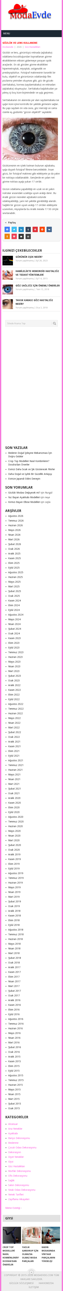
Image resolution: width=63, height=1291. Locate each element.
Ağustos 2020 (15, 816)
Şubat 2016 (14, 1047)
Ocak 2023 (14, 680)
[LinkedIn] (21, 229)
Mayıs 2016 (14, 1033)
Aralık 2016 (14, 1000)
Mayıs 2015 (14, 1089)
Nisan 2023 (14, 666)
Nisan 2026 (14, 534)
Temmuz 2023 (16, 652)
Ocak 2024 (14, 633)
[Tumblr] (28, 229)
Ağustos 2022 (15, 704)
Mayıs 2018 (14, 943)
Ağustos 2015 (15, 1075)
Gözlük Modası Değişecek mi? (24, 492)
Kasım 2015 (14, 1061)
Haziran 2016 (15, 1028)
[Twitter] (14, 229)
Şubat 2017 (14, 990)
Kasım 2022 (14, 690)
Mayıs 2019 (14, 887)
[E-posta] (21, 236)
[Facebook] (7, 229)
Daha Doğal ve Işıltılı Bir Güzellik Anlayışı (30, 474)
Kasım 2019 (14, 859)
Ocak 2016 (14, 1052)
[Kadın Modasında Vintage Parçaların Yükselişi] (51, 1235)
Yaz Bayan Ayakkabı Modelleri (24, 497)
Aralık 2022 (14, 685)
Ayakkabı (13, 1133)
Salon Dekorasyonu (18, 1185)
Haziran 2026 (15, 525)
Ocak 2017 (14, 995)
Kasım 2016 (14, 1005)
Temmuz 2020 (16, 821)
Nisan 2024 (14, 624)
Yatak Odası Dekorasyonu (21, 1189)
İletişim (34, 1287)
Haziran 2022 (15, 713)
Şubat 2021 (14, 788)
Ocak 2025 (14, 595)
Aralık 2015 (14, 1056)
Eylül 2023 (14, 647)
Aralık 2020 (14, 798)
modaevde (7, 47)
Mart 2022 (14, 727)
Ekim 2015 (14, 1066)
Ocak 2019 (14, 906)
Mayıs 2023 (14, 661)
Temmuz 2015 (16, 1080)
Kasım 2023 (14, 638)
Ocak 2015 (14, 1108)
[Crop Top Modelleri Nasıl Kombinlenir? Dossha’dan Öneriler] (12, 1235)
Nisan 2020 (14, 835)
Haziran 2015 (15, 1084)
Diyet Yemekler (16, 1157)
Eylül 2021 (14, 755)
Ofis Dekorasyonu (17, 1175)
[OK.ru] (7, 236)
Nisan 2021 (14, 779)
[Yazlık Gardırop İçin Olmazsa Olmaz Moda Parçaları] (31, 1235)
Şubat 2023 (14, 675)
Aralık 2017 (14, 967)
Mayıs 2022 (14, 718)
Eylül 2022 (14, 699)
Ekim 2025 (14, 563)
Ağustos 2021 (15, 760)
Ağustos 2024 (15, 614)
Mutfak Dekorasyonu (19, 1171)
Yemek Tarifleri (16, 1194)
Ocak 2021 (14, 793)
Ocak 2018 (14, 962)
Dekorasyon (14, 1152)
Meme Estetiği (12, 1208)
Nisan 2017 (14, 981)
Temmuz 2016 (16, 1023)
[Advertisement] (31, 387)
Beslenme (13, 1142)
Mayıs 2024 (14, 619)
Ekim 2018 (14, 920)
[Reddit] (42, 229)
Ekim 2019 (14, 863)
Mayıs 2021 (14, 774)
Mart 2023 (14, 671)
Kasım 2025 (14, 558)
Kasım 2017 (14, 972)
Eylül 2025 (14, 567)
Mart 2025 (14, 586)
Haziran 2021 (15, 769)
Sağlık (11, 1180)
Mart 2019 (14, 896)
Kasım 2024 (14, 600)
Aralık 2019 (14, 854)
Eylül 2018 (14, 925)
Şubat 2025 (14, 591)
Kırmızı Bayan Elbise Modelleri (24, 502)
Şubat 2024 (14, 628)
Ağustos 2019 (15, 873)
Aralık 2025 (14, 553)
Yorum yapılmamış (25, 260)
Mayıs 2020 (14, 831)
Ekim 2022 (14, 694)
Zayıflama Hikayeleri (18, 1199)
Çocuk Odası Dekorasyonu (22, 1147)
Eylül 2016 (14, 1014)
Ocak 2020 (14, 849)
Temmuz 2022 (16, 708)
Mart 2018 (14, 953)
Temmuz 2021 (16, 765)
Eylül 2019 (14, 868)
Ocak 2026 (14, 548)
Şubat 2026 (14, 544)
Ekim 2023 (14, 642)
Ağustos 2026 (15, 516)
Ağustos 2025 (15, 572)
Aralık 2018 (14, 910)
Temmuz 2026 (16, 520)
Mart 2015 (14, 1099)
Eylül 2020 (14, 812)
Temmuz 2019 (16, 878)
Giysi (10, 1161)
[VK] (49, 229)
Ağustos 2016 (15, 1019)
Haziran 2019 (15, 882)
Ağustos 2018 (15, 929)
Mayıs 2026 (14, 530)
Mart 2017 (14, 986)
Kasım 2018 (14, 915)
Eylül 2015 (14, 1070)
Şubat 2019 (14, 901)
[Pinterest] (35, 229)
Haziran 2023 (15, 657)
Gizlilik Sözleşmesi (21, 1283)
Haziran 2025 (15, 577)
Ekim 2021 (14, 751)
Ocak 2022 (14, 737)
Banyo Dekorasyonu (19, 1138)
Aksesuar (13, 1124)
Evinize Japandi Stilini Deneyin (24, 478)
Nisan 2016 (14, 1037)
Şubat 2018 (14, 957)
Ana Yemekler (15, 1128)
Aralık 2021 (14, 741)
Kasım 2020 (14, 802)
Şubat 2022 (14, 732)
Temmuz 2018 (16, 934)
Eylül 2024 (14, 610)
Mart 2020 (14, 840)
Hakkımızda (46, 1283)
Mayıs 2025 (14, 581)
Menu (6, 33)
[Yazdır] (28, 236)
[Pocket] (14, 236)
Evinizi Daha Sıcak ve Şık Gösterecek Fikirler (31, 469)
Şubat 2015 (14, 1103)
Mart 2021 (14, 784)
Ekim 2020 (14, 807)
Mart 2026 (14, 539)
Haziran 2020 (15, 826)
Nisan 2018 (14, 948)
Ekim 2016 (14, 1009)
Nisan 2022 (14, 722)
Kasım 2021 (14, 746)
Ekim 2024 (14, 605)
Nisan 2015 (14, 1094)
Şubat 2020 (14, 845)
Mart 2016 (14, 1042)
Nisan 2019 (14, 892)
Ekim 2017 (14, 976)
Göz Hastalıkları (32, 47)
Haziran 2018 (15, 939)
